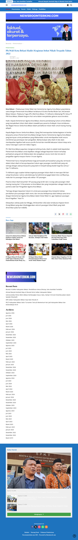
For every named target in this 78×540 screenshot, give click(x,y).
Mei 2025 (9, 354)
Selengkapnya (38, 514)
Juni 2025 (9, 351)
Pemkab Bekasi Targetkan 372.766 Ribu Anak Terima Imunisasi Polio (62, 257)
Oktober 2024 (10, 373)
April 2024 (9, 389)
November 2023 (11, 402)
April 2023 (9, 421)
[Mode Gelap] (68, 5)
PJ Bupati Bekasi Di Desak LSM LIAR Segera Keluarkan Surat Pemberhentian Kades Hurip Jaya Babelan (15, 258)
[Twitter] (35, 527)
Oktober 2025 (10, 340)
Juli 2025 (8, 348)
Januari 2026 (10, 332)
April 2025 (9, 356)
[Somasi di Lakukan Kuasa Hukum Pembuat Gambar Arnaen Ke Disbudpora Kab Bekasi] (16, 228)
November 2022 (11, 435)
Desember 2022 (11, 432)
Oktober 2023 (10, 405)
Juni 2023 (9, 416)
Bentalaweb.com (51, 535)
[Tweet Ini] (59, 214)
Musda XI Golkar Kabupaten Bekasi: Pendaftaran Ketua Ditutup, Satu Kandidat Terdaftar (34, 289)
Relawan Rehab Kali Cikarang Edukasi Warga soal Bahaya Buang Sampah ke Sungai (43, 506)
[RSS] (46, 527)
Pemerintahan (10, 48)
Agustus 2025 (10, 345)
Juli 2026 (8, 316)
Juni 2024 (9, 383)
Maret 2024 (9, 392)
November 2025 (11, 337)
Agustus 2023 (10, 411)
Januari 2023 (10, 430)
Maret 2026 (9, 326)
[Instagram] (39, 527)
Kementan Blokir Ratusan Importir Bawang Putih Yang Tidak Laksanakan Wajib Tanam (62, 237)
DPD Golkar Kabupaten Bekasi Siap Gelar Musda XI (22, 300)
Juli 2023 (8, 413)
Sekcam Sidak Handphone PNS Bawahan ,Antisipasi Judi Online (38, 236)
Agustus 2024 (10, 378)
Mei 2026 (9, 321)
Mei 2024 (9, 386)
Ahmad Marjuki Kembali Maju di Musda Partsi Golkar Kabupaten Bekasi (48, 1)
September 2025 (11, 343)
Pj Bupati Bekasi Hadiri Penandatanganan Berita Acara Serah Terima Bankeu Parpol (38, 258)
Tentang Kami (35, 532)
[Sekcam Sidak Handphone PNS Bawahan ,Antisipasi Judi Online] (39, 228)
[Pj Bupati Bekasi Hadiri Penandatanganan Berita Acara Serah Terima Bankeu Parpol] (39, 249)
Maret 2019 (9, 438)
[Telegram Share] (67, 214)
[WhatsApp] (42, 527)
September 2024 (11, 375)
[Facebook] (32, 527)
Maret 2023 (9, 424)
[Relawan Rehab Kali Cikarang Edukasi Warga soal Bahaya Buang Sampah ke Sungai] (12, 507)
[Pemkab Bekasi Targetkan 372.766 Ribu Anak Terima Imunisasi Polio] (62, 249)
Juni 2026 (9, 318)
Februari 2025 (10, 362)
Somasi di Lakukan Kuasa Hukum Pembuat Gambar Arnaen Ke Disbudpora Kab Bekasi (16, 237)
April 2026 (9, 324)
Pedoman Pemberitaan (47, 532)
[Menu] (7, 5)
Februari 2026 (10, 329)
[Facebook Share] (55, 214)
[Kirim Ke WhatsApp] (70, 214)
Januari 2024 (10, 397)
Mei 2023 (9, 419)
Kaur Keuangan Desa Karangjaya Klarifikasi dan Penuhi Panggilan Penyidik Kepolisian (33, 492)
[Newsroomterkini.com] (18, 5)
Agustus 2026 (10, 313)
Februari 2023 (10, 427)
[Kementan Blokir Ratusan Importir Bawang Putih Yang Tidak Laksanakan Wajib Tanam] (62, 228)
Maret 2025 (9, 359)
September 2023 (11, 408)
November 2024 (11, 370)
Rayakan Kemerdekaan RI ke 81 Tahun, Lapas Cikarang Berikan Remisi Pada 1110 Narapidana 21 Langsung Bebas (42, 498)
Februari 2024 (10, 394)
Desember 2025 (11, 335)
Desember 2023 (11, 400)
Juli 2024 (8, 381)
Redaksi (27, 532)
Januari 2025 (10, 364)
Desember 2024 (11, 367)
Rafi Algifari (13, 57)
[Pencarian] (71, 5)
